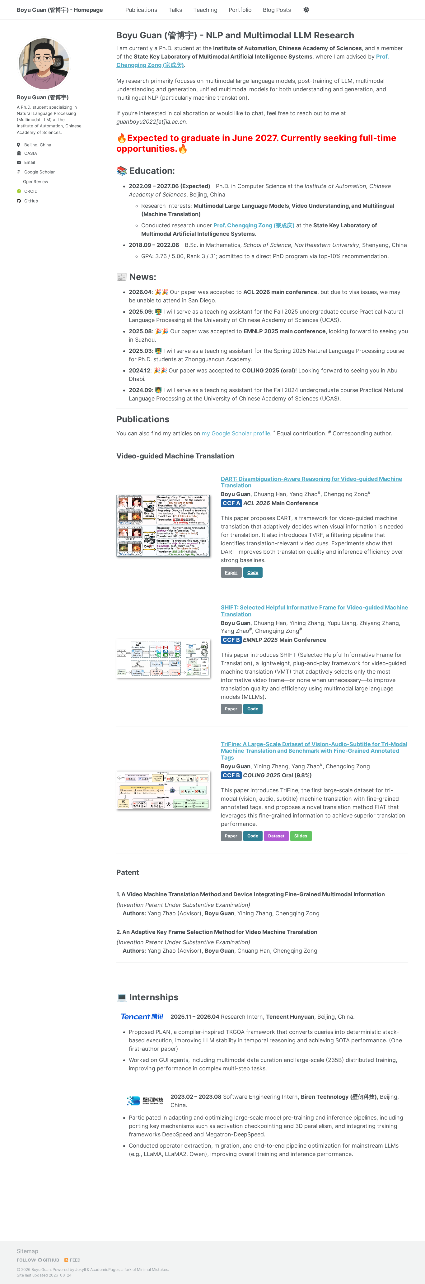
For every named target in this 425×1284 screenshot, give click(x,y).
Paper (231, 572)
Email (29, 162)
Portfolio (240, 10)
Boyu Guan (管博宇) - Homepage (60, 10)
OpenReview (35, 181)
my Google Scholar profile (236, 433)
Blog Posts (277, 10)
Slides (300, 835)
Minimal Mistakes (152, 1269)
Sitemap (27, 1251)
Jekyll (80, 1269)
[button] (306, 10)
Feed (75, 1260)
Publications (141, 10)
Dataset (276, 835)
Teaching (205, 10)
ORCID (31, 191)
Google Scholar (39, 171)
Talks (175, 10)
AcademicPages (104, 1269)
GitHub (31, 200)
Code (252, 572)
